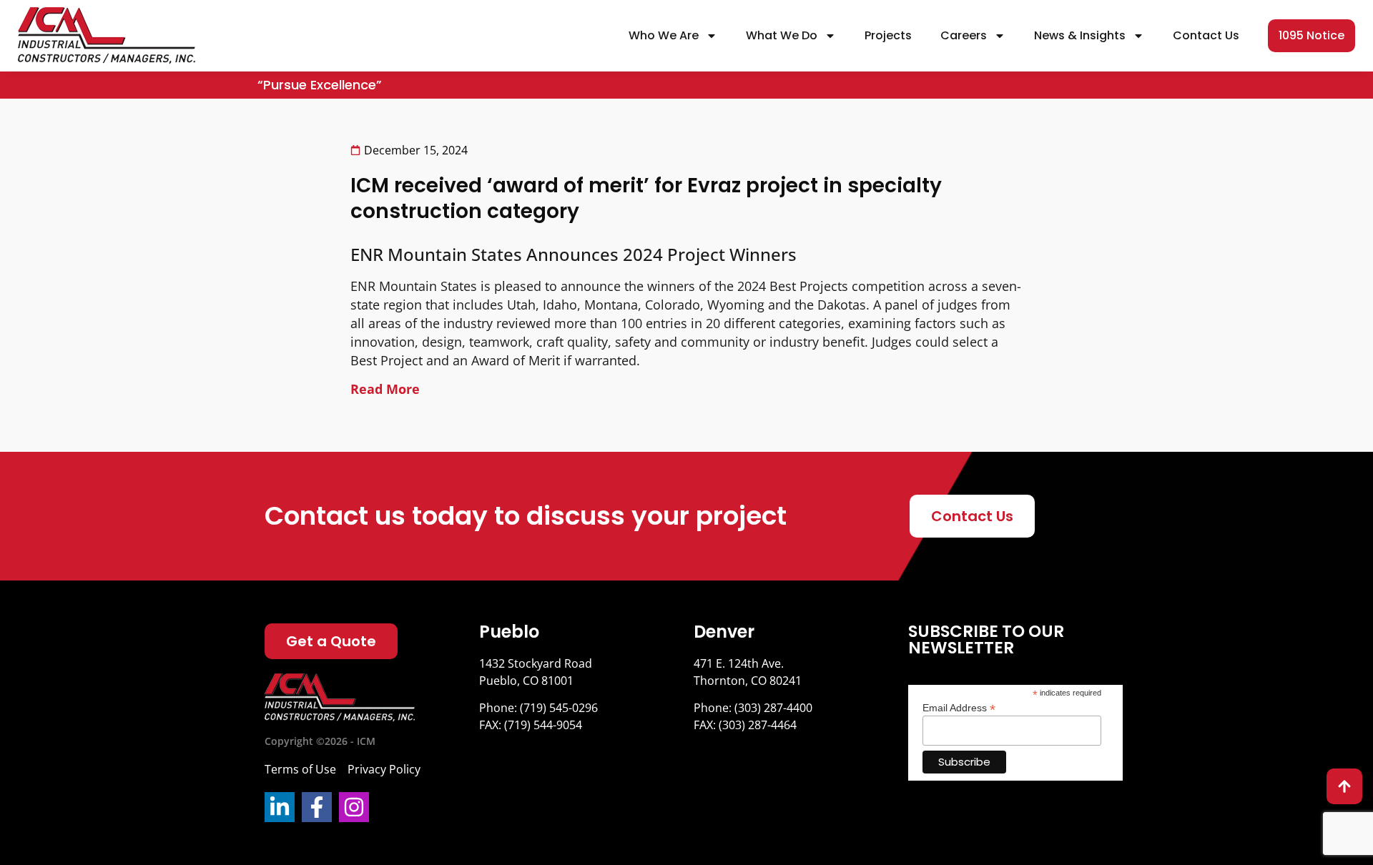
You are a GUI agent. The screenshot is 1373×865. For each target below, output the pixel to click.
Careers (963, 35)
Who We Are (664, 35)
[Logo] (340, 697)
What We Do (781, 35)
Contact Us (1206, 35)
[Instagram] (354, 807)
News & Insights (1080, 35)
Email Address (958, 707)
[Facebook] (317, 807)
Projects (888, 35)
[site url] (106, 35)
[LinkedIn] (280, 807)
